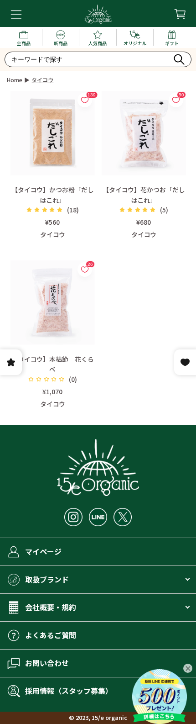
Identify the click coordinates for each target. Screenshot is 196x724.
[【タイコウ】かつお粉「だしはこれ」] (52, 133)
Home (14, 80)
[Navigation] (16, 14)
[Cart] (180, 14)
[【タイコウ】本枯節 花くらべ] (52, 302)
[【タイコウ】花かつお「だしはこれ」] (144, 133)
